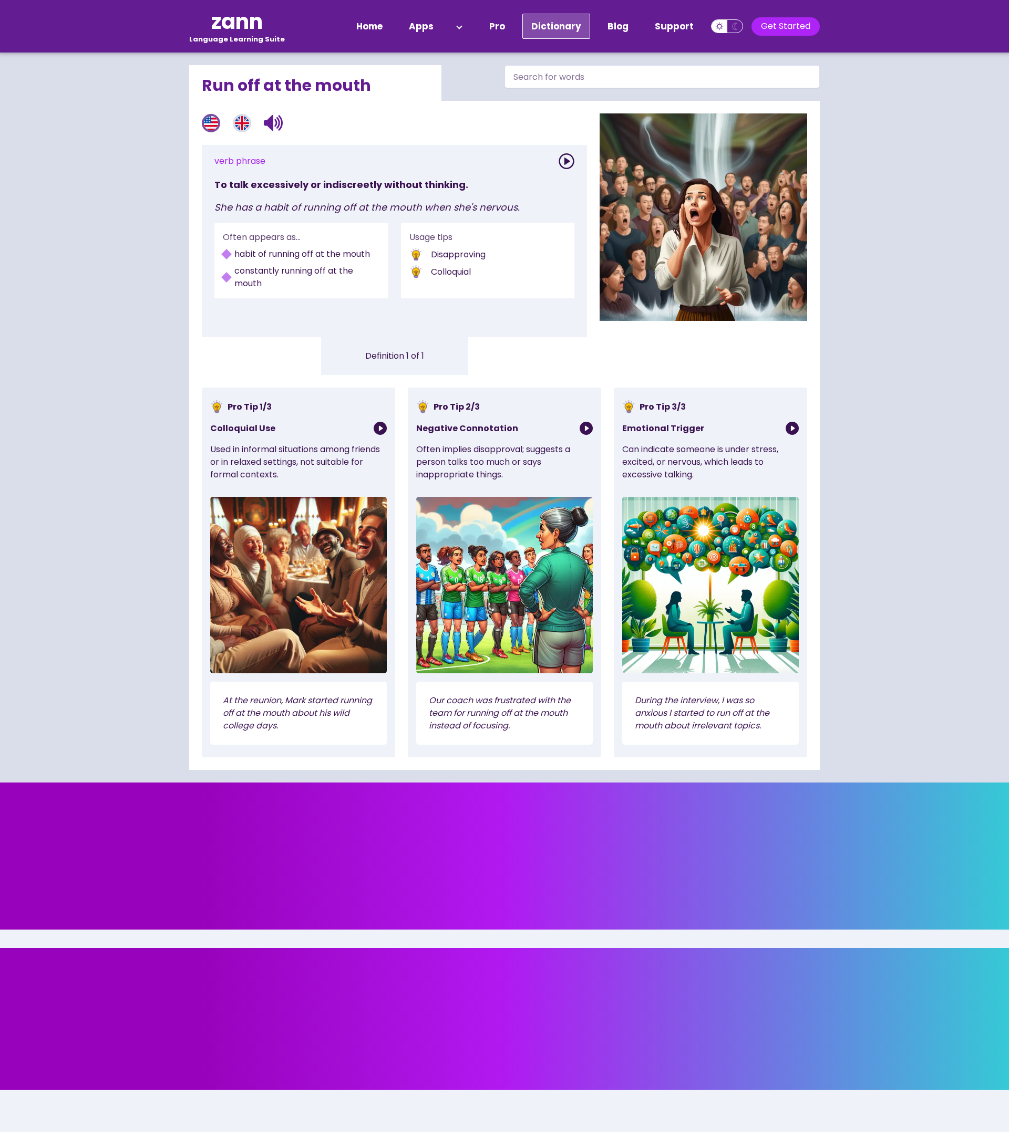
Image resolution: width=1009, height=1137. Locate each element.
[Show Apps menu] (459, 26)
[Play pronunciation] (566, 161)
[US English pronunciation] (211, 123)
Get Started (785, 26)
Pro (497, 26)
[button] (273, 123)
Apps (421, 26)
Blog (618, 26)
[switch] (727, 26)
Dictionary (556, 26)
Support (674, 26)
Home (369, 26)
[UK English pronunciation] (242, 123)
